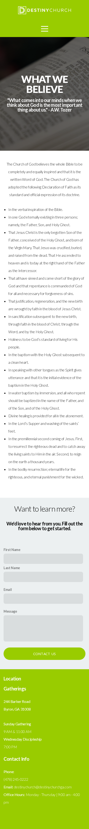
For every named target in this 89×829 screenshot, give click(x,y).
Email (8, 590)
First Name (12, 550)
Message (10, 611)
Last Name (12, 568)
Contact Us (44, 653)
